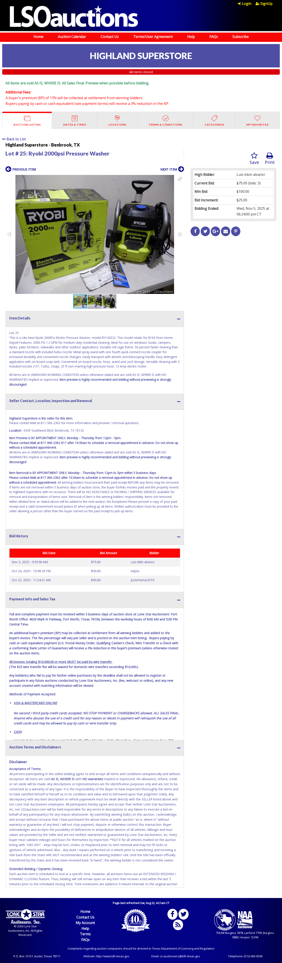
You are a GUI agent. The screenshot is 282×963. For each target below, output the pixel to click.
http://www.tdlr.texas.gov (112, 956)
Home (38, 36)
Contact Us (110, 36)
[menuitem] (247, 3)
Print (270, 162)
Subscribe (240, 36)
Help (191, 36)
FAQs (214, 36)
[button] (180, 178)
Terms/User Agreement (153, 36)
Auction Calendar (72, 36)
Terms (85, 933)
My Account (85, 922)
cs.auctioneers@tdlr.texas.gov (180, 956)
